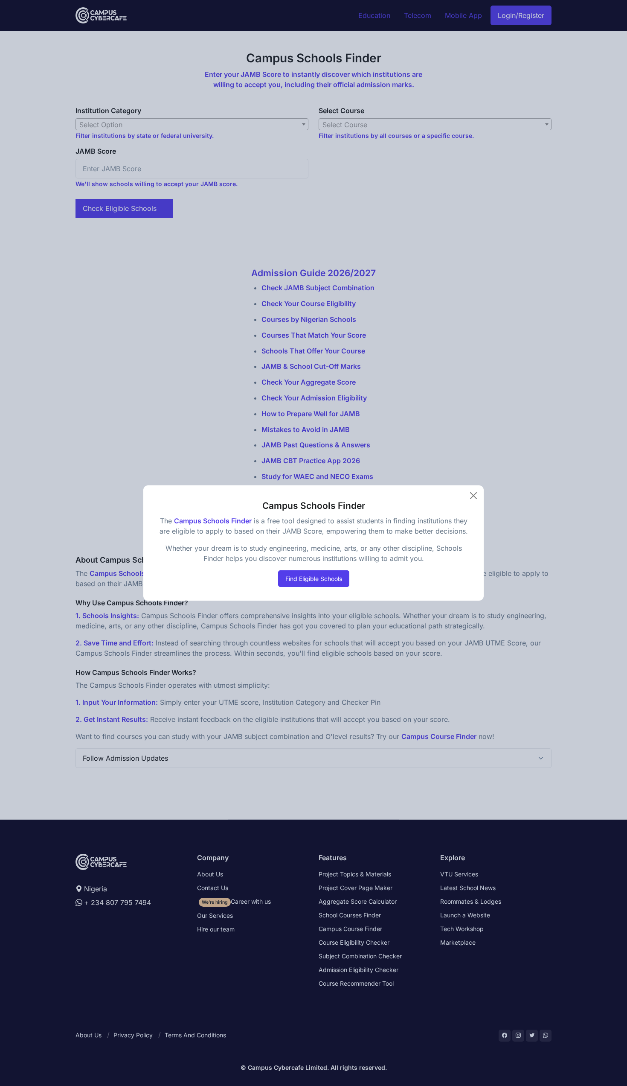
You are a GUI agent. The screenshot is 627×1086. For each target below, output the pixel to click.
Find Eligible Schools (313, 578)
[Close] (473, 495)
